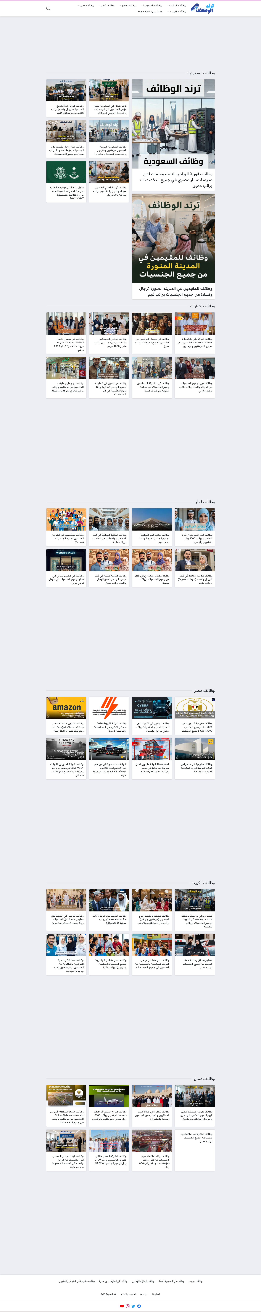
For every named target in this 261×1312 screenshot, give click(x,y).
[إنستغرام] (127, 1306)
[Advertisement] (130, 41)
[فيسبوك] (139, 1306)
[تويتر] (133, 1306)
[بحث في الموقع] (48, 8)
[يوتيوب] (122, 1306)
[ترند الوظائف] (203, 8)
